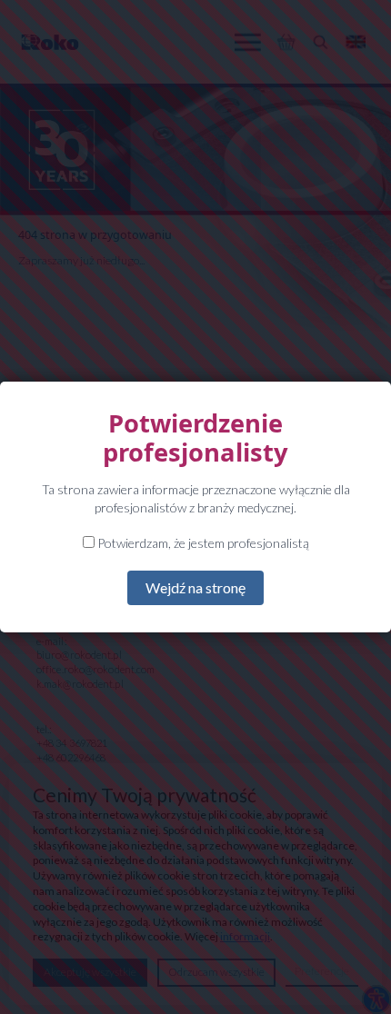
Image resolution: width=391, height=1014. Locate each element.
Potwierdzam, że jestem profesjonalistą (202, 543)
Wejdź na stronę (195, 587)
